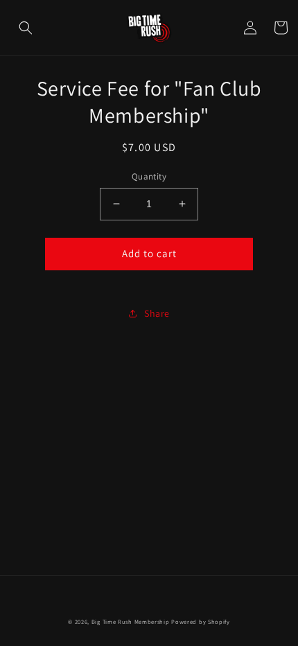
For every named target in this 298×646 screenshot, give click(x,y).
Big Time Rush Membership (130, 621)
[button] (25, 27)
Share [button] (157, 313)
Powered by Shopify (200, 621)
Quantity (149, 176)
